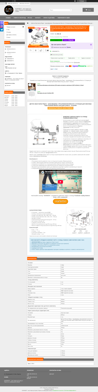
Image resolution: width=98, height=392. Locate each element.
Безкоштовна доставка (57, 54)
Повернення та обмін (64, 17)
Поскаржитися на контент (58, 390)
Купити (56, 40)
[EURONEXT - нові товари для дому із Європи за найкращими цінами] (8, 10)
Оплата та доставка (49, 17)
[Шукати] (70, 10)
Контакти (37, 17)
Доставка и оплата (11, 34)
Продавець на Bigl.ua (49, 389)
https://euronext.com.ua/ (10, 68)
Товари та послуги (19, 17)
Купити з (66, 40)
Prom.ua (56, 387)
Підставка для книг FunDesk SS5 (45, 93)
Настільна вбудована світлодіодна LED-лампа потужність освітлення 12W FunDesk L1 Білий (60, 85)
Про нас (30, 17)
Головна (8, 17)
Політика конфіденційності (70, 390)
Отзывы (9, 32)
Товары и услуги (11, 27)
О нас (8, 29)
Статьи (8, 37)
